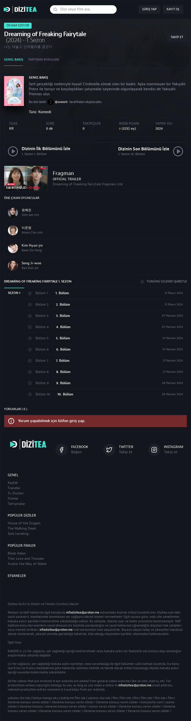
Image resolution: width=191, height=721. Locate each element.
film (115, 698)
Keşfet (13, 483)
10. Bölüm (65, 394)
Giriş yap (149, 9)
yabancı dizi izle (19, 698)
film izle (125, 698)
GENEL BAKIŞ (13, 60)
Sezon (14, 293)
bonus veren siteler (103, 707)
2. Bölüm (63, 305)
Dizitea (13, 604)
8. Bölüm (63, 372)
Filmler (13, 498)
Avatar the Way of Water (27, 564)
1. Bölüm (62, 293)
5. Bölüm (63, 338)
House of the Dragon (24, 523)
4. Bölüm (63, 327)
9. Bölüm (63, 383)
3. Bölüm (63, 316)
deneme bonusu (31, 707)
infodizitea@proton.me (82, 613)
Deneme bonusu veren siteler (28, 702)
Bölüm (42, 293)
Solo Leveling (18, 534)
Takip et (177, 37)
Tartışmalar (16, 504)
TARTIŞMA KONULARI (43, 60)
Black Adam (17, 553)
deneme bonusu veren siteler (66, 707)
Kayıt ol (173, 9)
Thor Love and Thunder (26, 558)
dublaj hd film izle (73, 698)
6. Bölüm (63, 350)
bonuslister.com (152, 702)
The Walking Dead (22, 528)
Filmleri (50, 604)
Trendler (14, 488)
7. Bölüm (62, 361)
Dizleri (35, 604)
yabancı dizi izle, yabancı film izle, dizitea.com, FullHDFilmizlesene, (21, 9)
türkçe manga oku (45, 698)
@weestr (61, 102)
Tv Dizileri (16, 493)
